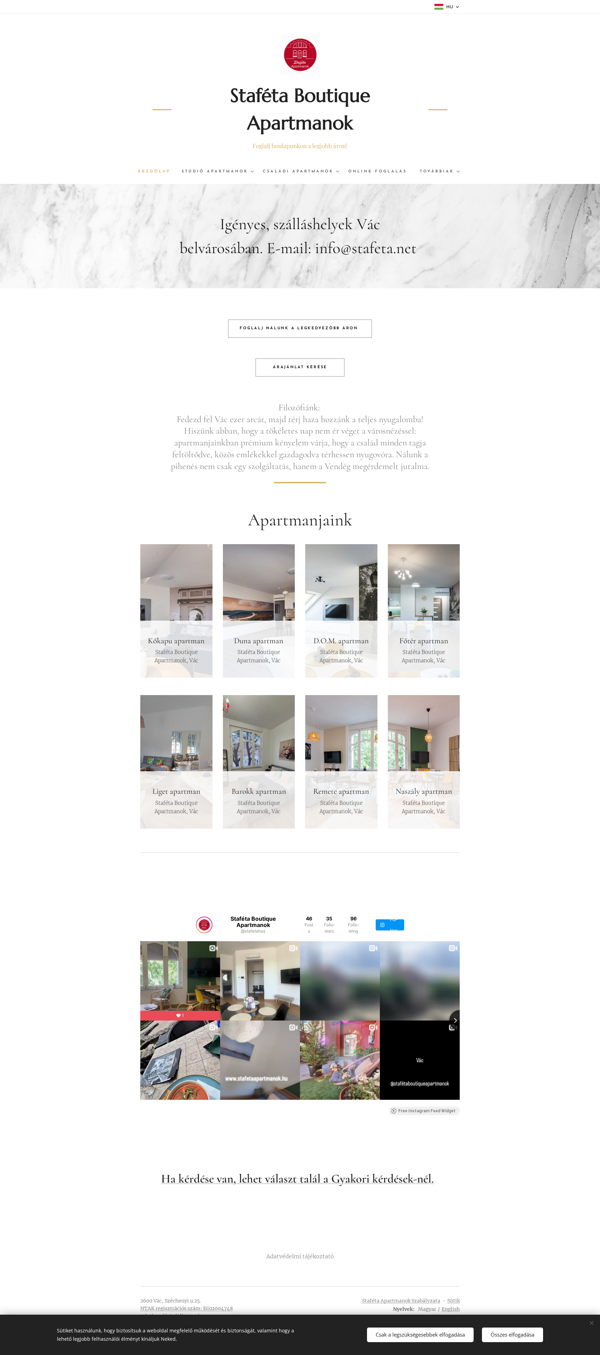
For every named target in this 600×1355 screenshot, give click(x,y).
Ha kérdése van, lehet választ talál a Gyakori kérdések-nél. (297, 1178)
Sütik (453, 1301)
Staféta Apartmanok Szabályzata (401, 1301)
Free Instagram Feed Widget (427, 1110)
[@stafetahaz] (204, 925)
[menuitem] (157, 171)
